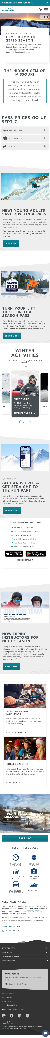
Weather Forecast (34, 864)
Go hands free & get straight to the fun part (20, 486)
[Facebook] (13, 1015)
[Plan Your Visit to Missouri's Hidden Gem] (25, 818)
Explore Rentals (14, 732)
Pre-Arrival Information (16, 891)
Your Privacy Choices (15, 1009)
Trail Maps (34, 890)
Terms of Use (7, 997)
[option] (25, 394)
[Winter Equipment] (25, 696)
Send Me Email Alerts (18, 984)
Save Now (12, 243)
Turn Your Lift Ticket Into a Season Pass (19, 312)
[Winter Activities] (25, 748)
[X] (29, 1015)
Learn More (13, 336)
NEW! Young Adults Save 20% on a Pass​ (24, 212)
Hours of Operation (16, 864)
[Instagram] (21, 1015)
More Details (24, 560)
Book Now (11, 782)
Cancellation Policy (9, 1005)
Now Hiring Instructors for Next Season (20, 637)
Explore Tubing (23, 413)
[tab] (25, 130)
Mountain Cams (34, 878)
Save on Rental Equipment (17, 713)
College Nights (17, 764)
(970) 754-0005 (33, 911)
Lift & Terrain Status (16, 878)
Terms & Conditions (10, 993)
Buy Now (29, 3)
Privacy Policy (7, 1001)
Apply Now (12, 666)
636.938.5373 (12, 930)
